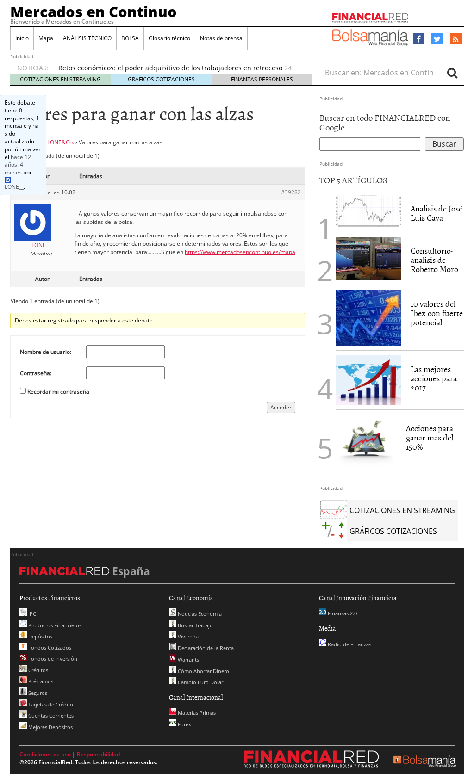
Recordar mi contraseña (58, 392)
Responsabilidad (98, 754)
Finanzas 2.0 (341, 613)
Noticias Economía (199, 613)
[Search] (452, 72)
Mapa (45, 38)
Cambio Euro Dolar (199, 682)
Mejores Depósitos (50, 727)
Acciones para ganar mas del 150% (429, 437)
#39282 (291, 192)
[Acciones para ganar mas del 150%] (366, 442)
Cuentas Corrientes (50, 715)
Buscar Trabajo (194, 625)
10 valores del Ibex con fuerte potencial (437, 312)
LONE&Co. (60, 142)
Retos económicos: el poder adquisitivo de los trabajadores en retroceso (170, 67)
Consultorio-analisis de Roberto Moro (434, 259)
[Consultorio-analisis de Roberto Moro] (368, 258)
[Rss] (456, 39)
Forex (183, 724)
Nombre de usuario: (45, 352)
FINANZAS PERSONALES (262, 79)
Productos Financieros (54, 625)
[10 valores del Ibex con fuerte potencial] (368, 318)
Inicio (22, 38)
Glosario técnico (169, 38)
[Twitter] (437, 39)
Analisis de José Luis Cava (436, 213)
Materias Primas (196, 712)
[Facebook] (419, 39)
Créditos (37, 670)
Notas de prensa (221, 38)
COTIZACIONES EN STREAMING (60, 79)
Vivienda (187, 636)
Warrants (187, 659)
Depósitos (39, 636)
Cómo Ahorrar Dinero (202, 671)
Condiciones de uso (45, 754)
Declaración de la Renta (205, 647)
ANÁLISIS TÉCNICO (87, 38)
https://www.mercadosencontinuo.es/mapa (240, 252)
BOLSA (130, 38)
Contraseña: (35, 373)
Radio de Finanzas (348, 644)
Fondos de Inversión (52, 658)
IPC (31, 613)
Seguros (37, 692)
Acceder (281, 407)
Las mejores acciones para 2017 (434, 378)
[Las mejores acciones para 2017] (368, 380)
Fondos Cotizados (49, 647)
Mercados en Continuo (93, 11)
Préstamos (40, 681)
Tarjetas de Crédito (50, 704)
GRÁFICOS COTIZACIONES (161, 79)
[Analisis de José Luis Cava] (368, 211)
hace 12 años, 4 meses (18, 165)
